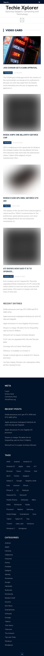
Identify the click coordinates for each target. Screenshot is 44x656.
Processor (10, 509)
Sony (34, 514)
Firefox (16, 476)
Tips (27, 519)
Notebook (18, 505)
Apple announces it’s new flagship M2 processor (20, 323)
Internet (16, 485)
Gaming (7, 574)
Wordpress (22, 528)
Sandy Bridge (11, 514)
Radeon (20, 509)
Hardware (8, 586)
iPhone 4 (9, 490)
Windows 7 (10, 528)
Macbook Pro (11, 495)
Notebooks (9, 594)
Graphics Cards (31, 481)
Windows (30, 524)
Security (8, 602)
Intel (8, 485)
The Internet (8, 73)
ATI (35, 466)
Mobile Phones (11, 500)
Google (19, 481)
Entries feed (9, 394)
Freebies (8, 567)
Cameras (8, 551)
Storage (8, 618)
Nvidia (27, 505)
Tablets (8, 621)
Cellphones (9, 555)
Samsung (30, 509)
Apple (20, 466)
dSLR (8, 476)
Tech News (9, 625)
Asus (28, 466)
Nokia (8, 505)
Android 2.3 (27, 462)
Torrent (9, 524)
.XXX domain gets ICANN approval (20, 68)
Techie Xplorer (22, 8)
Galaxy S (9, 481)
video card (19, 524)
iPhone (25, 485)
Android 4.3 (10, 466)
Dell (35, 471)
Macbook (25, 490)
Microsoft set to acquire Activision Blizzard (18, 335)
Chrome (27, 471)
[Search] (39, 2)
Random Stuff (10, 598)
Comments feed (11, 397)
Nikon (34, 500)
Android (17, 462)
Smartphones (10, 610)
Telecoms (8, 629)
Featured (8, 559)
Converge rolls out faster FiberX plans (17, 346)
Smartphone (24, 514)
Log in (7, 391)
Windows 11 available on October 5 (16, 351)
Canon (18, 471)
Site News (8, 606)
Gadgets (26, 476)
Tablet (8, 519)
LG (17, 490)
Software (8, 614)
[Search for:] (10, 2)
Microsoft (23, 495)
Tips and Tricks (10, 637)
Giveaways (9, 578)
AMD (8, 462)
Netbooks (24, 500)
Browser (9, 471)
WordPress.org (10, 399)
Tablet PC (19, 519)
